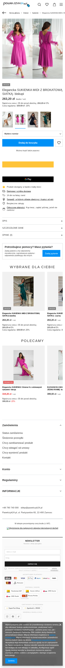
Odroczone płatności (16, 207)
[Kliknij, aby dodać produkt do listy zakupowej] (59, 143)
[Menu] (61, 4)
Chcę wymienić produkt (14, 452)
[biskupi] (20, 120)
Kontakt (6, 457)
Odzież (26, 13)
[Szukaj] (39, 4)
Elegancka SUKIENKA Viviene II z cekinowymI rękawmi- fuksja (22, 388)
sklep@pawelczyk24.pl (31, 507)
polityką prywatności (54, 569)
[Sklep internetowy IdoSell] (32, 528)
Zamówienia (10, 425)
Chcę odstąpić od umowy (15, 448)
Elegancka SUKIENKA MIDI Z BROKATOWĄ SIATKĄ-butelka (21, 314)
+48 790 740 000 (10, 507)
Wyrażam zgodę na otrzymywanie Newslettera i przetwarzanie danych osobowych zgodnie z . (34, 569)
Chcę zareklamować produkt (17, 443)
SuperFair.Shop (14, 608)
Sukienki (35, 13)
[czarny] (33, 120)
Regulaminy (10, 480)
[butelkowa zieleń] (45, 120)
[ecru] (7, 120)
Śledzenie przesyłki (12, 438)
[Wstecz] (4, 13)
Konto (6, 469)
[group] (32, 49)
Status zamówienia (12, 433)
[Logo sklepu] (16, 5)
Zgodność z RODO (33, 608)
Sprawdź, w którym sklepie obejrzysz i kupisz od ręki (30, 199)
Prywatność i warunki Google (43, 640)
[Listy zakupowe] (47, 4)
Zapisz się (32, 564)
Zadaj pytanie (51, 253)
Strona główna (14, 13)
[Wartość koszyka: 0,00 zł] (54, 4)
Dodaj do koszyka (28, 142)
